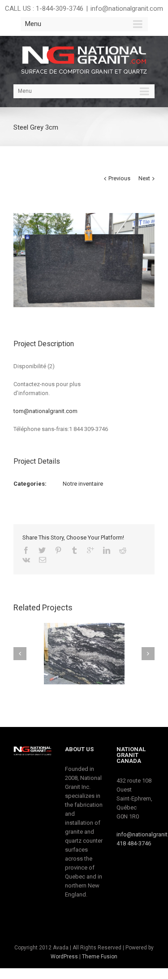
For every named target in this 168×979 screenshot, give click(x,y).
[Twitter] (42, 550)
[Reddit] (122, 550)
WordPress (64, 956)
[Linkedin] (106, 550)
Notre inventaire (83, 483)
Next (144, 178)
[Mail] (42, 559)
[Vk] (26, 559)
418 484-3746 (133, 843)
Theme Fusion (99, 956)
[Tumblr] (74, 550)
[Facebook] (26, 550)
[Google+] (90, 550)
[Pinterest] (58, 550)
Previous (119, 178)
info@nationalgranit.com (126, 8)
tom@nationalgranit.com (45, 411)
